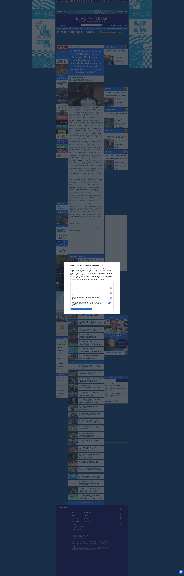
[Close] (117, 265)
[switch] (110, 288)
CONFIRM (81, 308)
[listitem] (92, 285)
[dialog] (92, 288)
